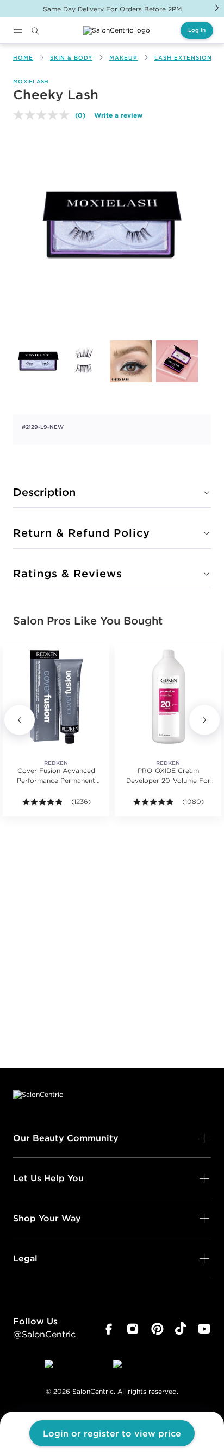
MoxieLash (31, 81)
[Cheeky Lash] (38, 361)
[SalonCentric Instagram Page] (133, 1329)
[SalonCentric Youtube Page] (204, 1329)
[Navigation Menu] (17, 31)
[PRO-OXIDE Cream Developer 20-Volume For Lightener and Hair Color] (168, 696)
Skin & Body (71, 57)
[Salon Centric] (116, 30)
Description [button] (44, 492)
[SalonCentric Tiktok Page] (180, 1329)
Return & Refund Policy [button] (81, 532)
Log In (197, 30)
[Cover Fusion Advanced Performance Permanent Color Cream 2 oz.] (56, 696)
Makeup (123, 57)
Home (23, 57)
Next (217, 8)
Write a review (118, 115)
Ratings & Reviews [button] (67, 573)
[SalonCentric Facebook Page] (108, 1329)
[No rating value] (44, 115)
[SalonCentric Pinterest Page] (157, 1329)
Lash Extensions (185, 57)
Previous (19, 720)
